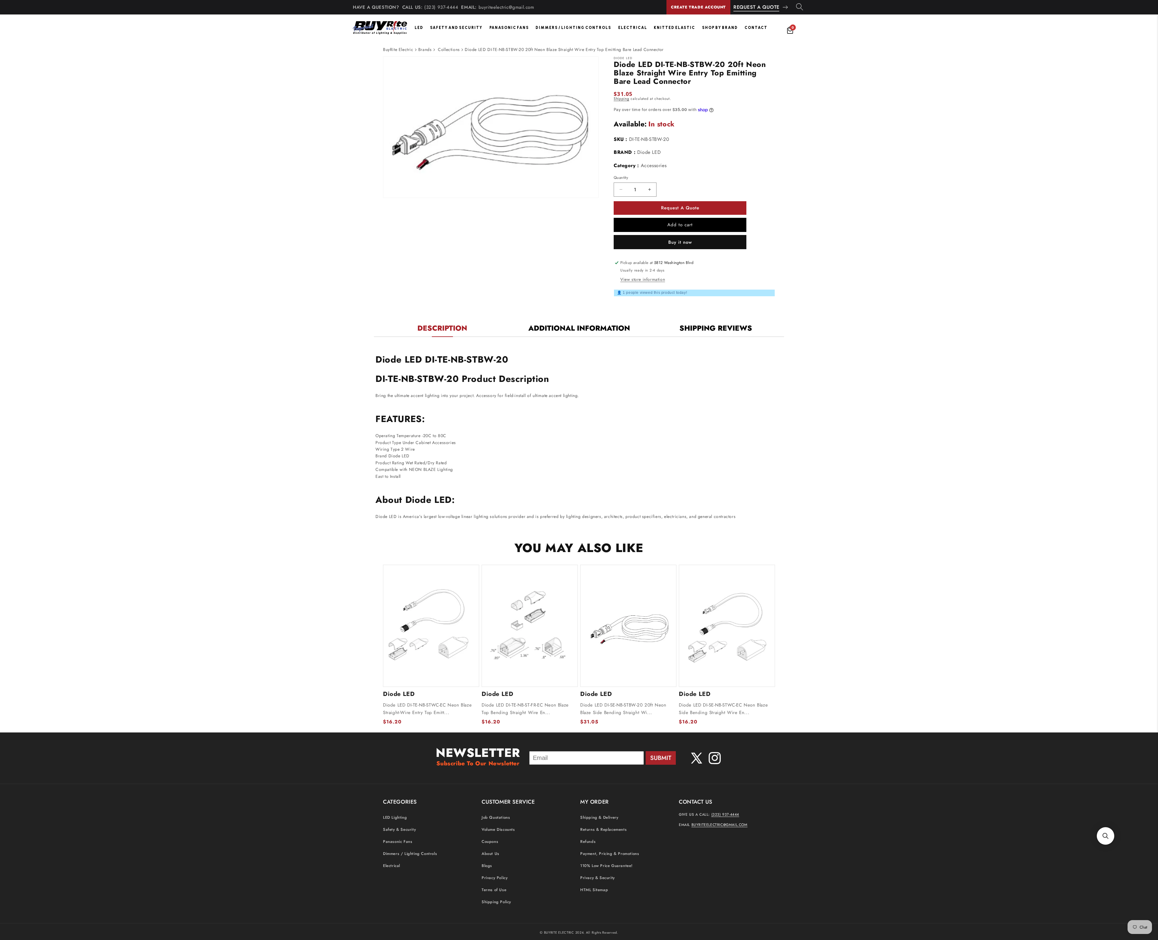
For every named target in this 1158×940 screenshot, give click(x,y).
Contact (756, 27)
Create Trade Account (698, 7)
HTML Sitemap (594, 890)
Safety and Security (456, 27)
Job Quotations (496, 817)
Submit (660, 758)
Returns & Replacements (603, 829)
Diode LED (649, 152)
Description (442, 328)
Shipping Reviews (715, 328)
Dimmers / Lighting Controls (573, 27)
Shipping (621, 98)
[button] (1105, 836)
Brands (425, 49)
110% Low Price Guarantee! (606, 866)
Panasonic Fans (509, 27)
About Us (490, 853)
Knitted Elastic (674, 27)
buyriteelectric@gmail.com (506, 7)
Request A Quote (756, 7)
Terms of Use (494, 890)
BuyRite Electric (398, 49)
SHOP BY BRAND (720, 27)
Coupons (490, 841)
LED (419, 27)
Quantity (621, 177)
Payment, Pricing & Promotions (609, 853)
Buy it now (680, 242)
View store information (642, 279)
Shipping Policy (496, 902)
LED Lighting (395, 817)
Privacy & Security (597, 878)
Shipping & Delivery (599, 817)
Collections (449, 49)
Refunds (588, 841)
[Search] (799, 7)
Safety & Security (399, 829)
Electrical (632, 27)
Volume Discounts (498, 829)
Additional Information (579, 328)
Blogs (487, 866)
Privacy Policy (495, 878)
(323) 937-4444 (441, 7)
